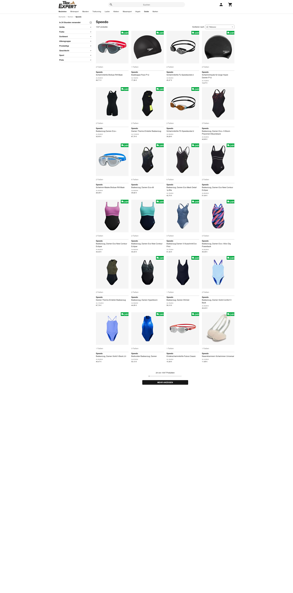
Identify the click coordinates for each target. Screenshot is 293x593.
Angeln (137, 11)
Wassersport (127, 11)
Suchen (146, 4)
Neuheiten (63, 11)
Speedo (99, 72)
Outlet (146, 11)
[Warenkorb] (230, 4)
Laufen (107, 11)
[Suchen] (111, 4)
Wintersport (74, 11)
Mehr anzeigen (165, 382)
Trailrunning (96, 11)
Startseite (62, 17)
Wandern (85, 11)
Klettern (116, 11)
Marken (155, 11)
